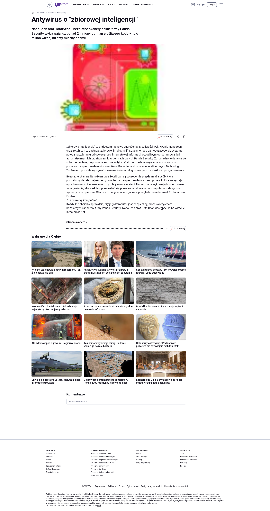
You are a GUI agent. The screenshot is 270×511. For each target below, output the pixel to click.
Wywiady (183, 463)
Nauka (111, 5)
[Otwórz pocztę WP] (193, 4)
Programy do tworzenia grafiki (102, 472)
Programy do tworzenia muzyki (103, 457)
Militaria (124, 5)
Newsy (138, 454)
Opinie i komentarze (143, 5)
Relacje (183, 466)
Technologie (79, 5)
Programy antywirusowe (100, 466)
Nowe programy (97, 475)
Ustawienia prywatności (175, 486)
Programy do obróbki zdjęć (101, 454)
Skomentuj (166, 136)
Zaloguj (212, 5)
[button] (200, 4)
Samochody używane (188, 460)
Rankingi (139, 460)
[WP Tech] (64, 4)
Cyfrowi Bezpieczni (53, 469)
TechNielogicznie (52, 472)
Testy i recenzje (141, 457)
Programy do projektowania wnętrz (104, 460)
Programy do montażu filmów (102, 463)
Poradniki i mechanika (188, 457)
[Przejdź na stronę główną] (49, 6)
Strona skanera (75, 222)
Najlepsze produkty (143, 463)
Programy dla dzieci (98, 469)
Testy (182, 454)
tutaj (99, 505)
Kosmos (97, 5)
